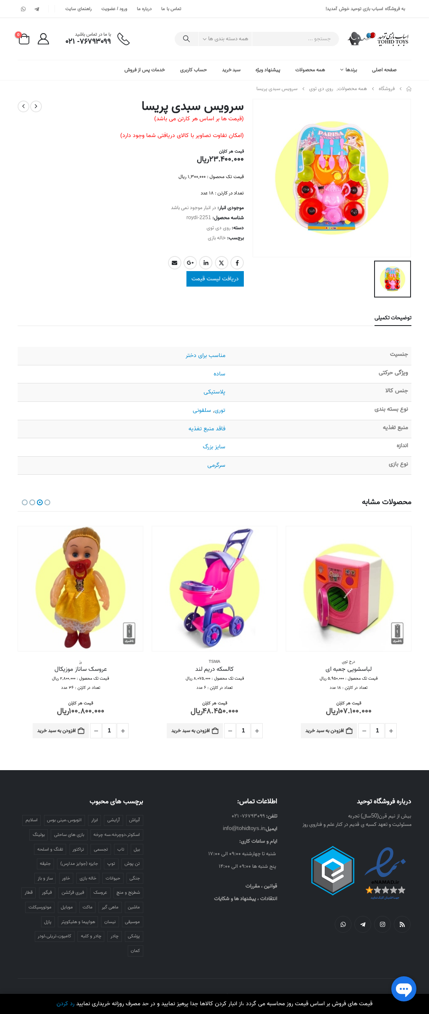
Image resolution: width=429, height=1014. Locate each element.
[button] (47, 502)
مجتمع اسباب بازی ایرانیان (80, 661)
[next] (23, 106)
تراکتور (78, 849)
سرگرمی (216, 465)
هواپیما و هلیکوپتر (78, 922)
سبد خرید (231, 70)
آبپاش (134, 820)
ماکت (88, 907)
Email (174, 262)
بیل (137, 849)
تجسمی (101, 849)
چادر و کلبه (91, 936)
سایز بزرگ (214, 447)
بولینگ (39, 834)
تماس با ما (171, 9)
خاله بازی (217, 238)
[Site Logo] (378, 39)
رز (214, 661)
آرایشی (113, 820)
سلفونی (202, 410)
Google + (190, 262)
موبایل (67, 907)
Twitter (221, 262)
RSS (402, 924)
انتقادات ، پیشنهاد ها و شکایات (245, 898)
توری (219, 410)
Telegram (362, 924)
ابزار (94, 820)
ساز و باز (45, 878)
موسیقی (132, 922)
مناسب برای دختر (205, 355)
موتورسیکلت (40, 907)
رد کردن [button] (66, 1004)
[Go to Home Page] (408, 89)
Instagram (382, 924)
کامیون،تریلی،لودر (54, 936)
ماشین (134, 907)
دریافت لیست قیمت (215, 279)
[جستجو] (186, 39)
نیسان (110, 922)
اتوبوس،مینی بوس (64, 820)
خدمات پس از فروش (144, 70)
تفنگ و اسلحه (50, 849)
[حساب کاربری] (43, 38)
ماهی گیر (110, 907)
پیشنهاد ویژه (268, 70)
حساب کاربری (193, 70)
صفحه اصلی (384, 70)
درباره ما (144, 9)
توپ (111, 863)
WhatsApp (343, 924)
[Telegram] (36, 8)
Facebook (237, 262)
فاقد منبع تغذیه (207, 429)
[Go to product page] (348, 588)
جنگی (134, 878)
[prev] (36, 106)
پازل (48, 922)
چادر (115, 936)
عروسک (100, 892)
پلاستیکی (214, 392)
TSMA (348, 661)
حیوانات (113, 878)
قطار (29, 892)
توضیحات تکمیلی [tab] (393, 317)
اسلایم (32, 820)
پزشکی (134, 936)
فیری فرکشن (73, 892)
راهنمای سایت (78, 9)
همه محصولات (310, 70)
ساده (219, 374)
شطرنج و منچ (128, 892)
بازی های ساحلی (69, 834)
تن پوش (132, 863)
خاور (66, 878)
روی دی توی (218, 228)
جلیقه (45, 863)
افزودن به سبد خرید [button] (324, 731)
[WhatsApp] (23, 8)
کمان (135, 951)
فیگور (47, 892)
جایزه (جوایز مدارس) (79, 863)
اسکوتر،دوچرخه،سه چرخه (116, 834)
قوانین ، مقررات (261, 886)
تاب (120, 849)
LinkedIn (205, 262)
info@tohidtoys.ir (243, 828)
